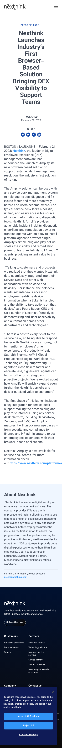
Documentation (11, 647)
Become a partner (36, 642)
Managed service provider (36, 653)
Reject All (28, 725)
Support (8, 652)
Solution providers (36, 664)
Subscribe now (15, 622)
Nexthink (19, 151)
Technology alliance (37, 647)
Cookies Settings (28, 734)
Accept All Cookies (28, 716)
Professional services (14, 642)
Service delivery (35, 660)
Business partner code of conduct (38, 671)
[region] (28, 716)
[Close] (52, 692)
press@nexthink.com (15, 577)
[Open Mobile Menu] (56, 7)
